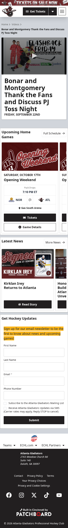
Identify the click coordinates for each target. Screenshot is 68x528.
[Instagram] (21, 495)
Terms (50, 475)
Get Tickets (37, 11)
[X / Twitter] (34, 495)
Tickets (32, 218)
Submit (34, 420)
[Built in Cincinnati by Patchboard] (34, 512)
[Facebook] (9, 495)
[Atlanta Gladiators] (9, 11)
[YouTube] (59, 495)
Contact (18, 475)
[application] (34, 56)
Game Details (32, 227)
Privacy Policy (35, 475)
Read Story (29, 304)
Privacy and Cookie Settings (34, 485)
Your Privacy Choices (34, 480)
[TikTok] (46, 495)
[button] (34, 56)
